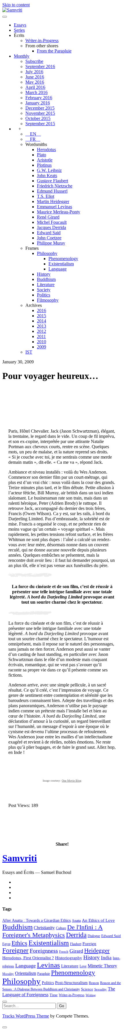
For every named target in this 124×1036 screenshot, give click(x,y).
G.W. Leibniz (49, 170)
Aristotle (44, 159)
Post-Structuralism (71, 982)
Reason (94, 983)
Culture (61, 928)
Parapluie (43, 974)
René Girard (48, 217)
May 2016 (34, 82)
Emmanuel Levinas (54, 206)
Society (43, 289)
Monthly (21, 56)
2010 (41, 341)
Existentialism (61, 263)
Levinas (48, 965)
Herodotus (46, 149)
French (63, 951)
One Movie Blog (71, 780)
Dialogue (94, 936)
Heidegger (97, 950)
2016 (41, 310)
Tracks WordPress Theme (25, 1016)
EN (33, 134)
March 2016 (36, 92)
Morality (8, 973)
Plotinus (44, 165)
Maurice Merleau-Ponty (58, 211)
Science (87, 989)
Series (19, 30)
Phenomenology (63, 258)
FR (32, 139)
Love (83, 966)
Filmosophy (48, 300)
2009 (41, 346)
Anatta (76, 921)
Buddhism (46, 279)
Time (54, 995)
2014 (41, 320)
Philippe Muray (51, 243)
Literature (46, 284)
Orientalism (25, 973)
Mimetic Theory (102, 966)
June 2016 (34, 76)
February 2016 (38, 97)
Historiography (68, 957)
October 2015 (37, 118)
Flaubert (75, 944)
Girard (76, 951)
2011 (41, 336)
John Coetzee (49, 237)
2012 (41, 331)
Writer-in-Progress (42, 40)
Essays (20, 24)
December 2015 (40, 108)
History (43, 274)
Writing (91, 995)
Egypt (6, 944)
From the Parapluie (54, 50)
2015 (41, 315)
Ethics (19, 943)
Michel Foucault (52, 222)
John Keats (47, 175)
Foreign (89, 943)
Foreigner (15, 950)
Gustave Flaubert (52, 180)
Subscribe (34, 61)
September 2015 (40, 123)
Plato (41, 154)
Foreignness (44, 950)
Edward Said (49, 232)
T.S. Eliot (45, 196)
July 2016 (34, 71)
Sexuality (100, 989)
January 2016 (37, 102)
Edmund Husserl (52, 191)
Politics (43, 294)
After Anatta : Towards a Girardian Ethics (36, 920)
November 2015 (40, 113)
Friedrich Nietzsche (54, 185)
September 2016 (40, 66)
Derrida (76, 935)
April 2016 (35, 87)
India (106, 957)
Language (57, 268)
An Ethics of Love (98, 920)
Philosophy (47, 253)
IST (28, 352)
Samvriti (19, 858)
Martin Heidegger (53, 201)
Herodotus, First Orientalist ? (28, 957)
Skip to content (16, 4)
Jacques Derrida (51, 227)
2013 (41, 326)
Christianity (44, 927)
